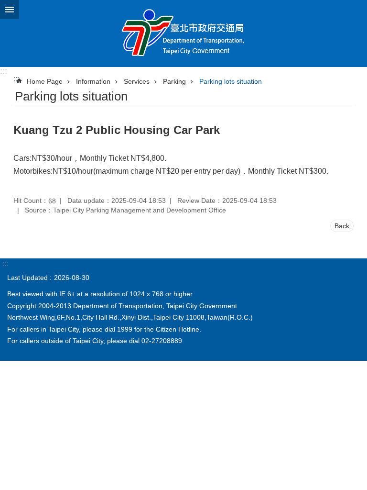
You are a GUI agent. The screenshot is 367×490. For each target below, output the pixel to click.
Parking (174, 81)
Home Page (45, 81)
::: (3, 71)
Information (93, 81)
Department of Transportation (183, 33)
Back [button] (342, 226)
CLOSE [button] (9, 9)
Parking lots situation (230, 81)
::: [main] (16, 79)
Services (137, 81)
